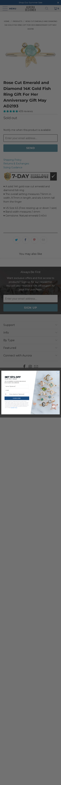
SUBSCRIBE (17, 398)
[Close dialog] (58, 372)
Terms (16, 407)
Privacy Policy (13, 407)
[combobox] (7, 394)
